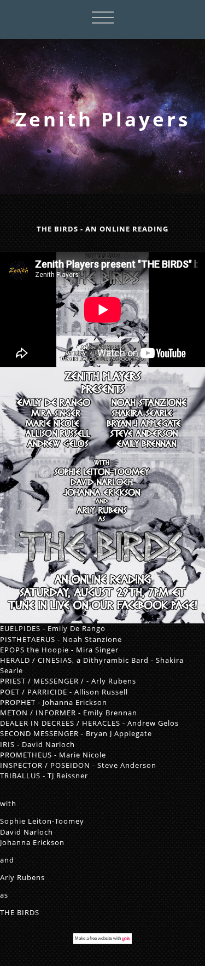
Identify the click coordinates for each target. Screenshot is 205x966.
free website (101, 938)
